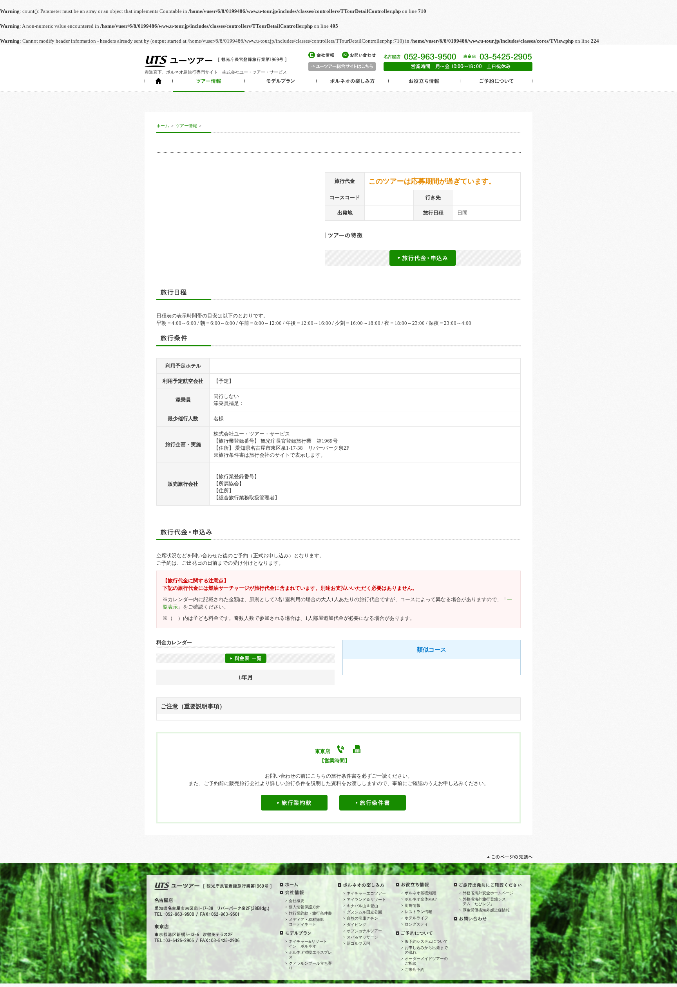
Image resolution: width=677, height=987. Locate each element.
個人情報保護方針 (304, 907)
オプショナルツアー (364, 931)
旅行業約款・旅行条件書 (310, 913)
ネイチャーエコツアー (366, 893)
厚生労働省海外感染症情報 (486, 910)
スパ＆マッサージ (362, 937)
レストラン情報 (418, 912)
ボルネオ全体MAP (421, 899)
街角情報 (412, 905)
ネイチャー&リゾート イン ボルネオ (310, 943)
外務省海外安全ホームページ (488, 893)
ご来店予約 (414, 969)
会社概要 (296, 901)
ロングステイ (416, 924)
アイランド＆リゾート (366, 899)
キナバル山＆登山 (362, 906)
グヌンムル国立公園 (364, 912)
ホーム (162, 125)
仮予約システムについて (426, 941)
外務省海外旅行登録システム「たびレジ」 (484, 901)
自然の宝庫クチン (362, 918)
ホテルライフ (416, 918)
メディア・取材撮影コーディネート (306, 921)
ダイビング (356, 924)
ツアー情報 (186, 125)
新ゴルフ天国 (358, 943)
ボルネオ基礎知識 (420, 893)
